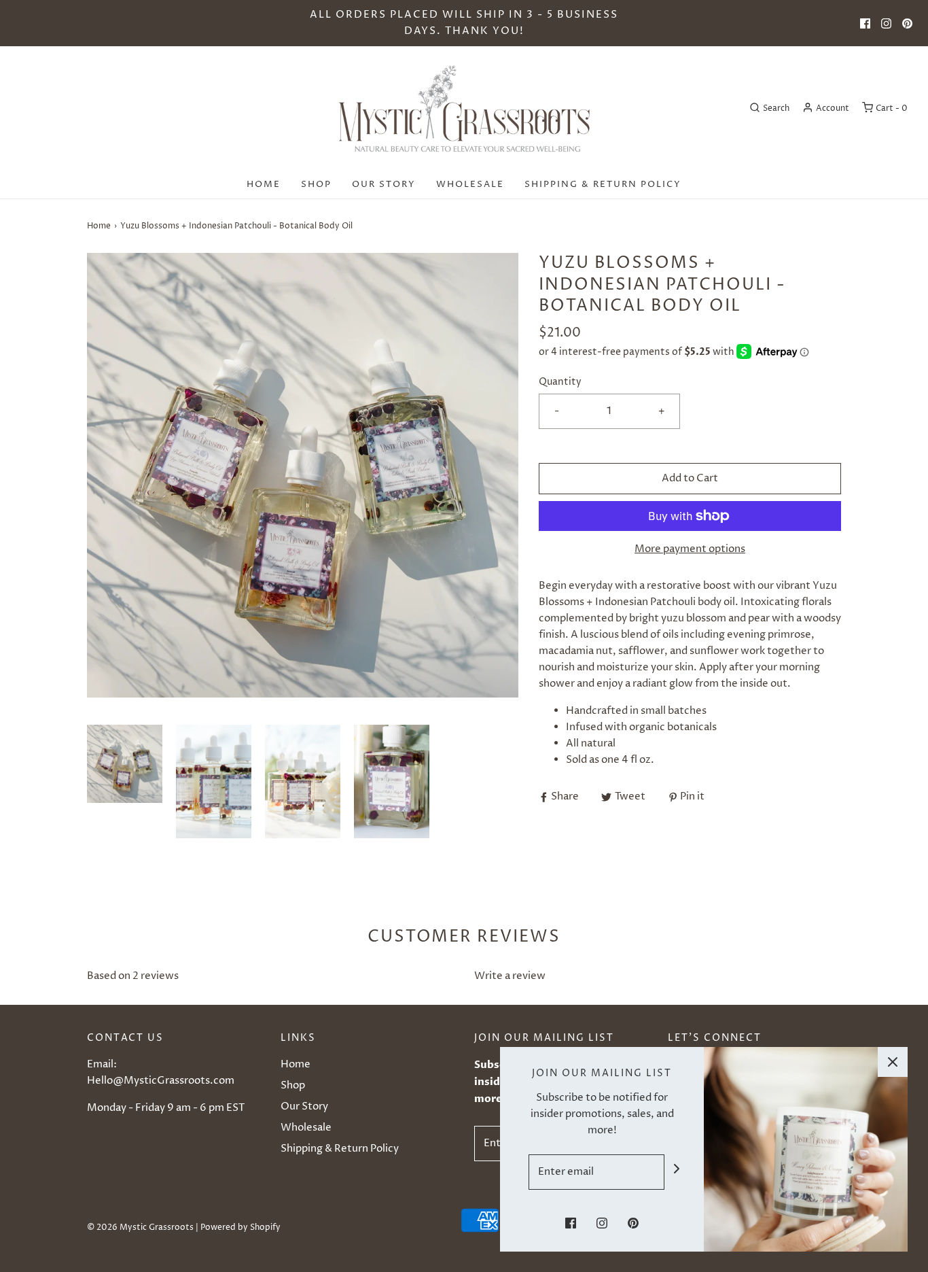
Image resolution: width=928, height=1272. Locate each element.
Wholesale (470, 184)
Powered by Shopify (240, 1227)
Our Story (384, 184)
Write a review (510, 976)
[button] (124, 781)
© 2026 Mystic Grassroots (140, 1227)
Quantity (560, 382)
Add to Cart (690, 478)
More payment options (690, 549)
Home (264, 184)
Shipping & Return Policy (602, 184)
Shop (316, 184)
